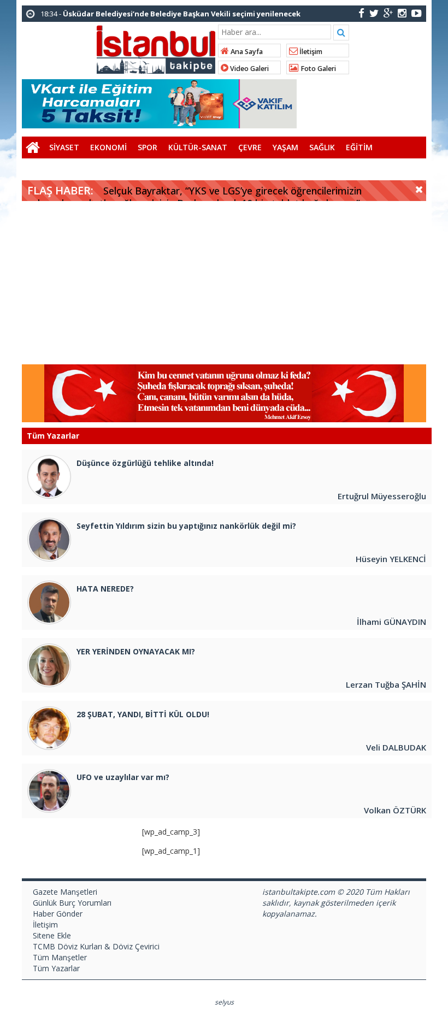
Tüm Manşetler (60, 957)
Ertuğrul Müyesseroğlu (382, 496)
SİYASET (64, 147)
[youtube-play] (416, 13)
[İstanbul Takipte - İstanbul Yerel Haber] (156, 47)
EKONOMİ (108, 147)
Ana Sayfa (246, 51)
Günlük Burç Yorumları (72, 902)
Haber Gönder (57, 913)
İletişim (310, 51)
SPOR (147, 147)
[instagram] (402, 13)
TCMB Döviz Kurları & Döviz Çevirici (96, 946)
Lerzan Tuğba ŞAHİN (386, 684)
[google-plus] (388, 13)
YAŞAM (285, 147)
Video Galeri (248, 68)
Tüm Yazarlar (56, 968)
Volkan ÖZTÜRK (395, 810)
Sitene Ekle (52, 935)
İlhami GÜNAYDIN (391, 621)
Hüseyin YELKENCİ (391, 558)
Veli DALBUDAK (396, 747)
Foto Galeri (317, 68)
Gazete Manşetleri (65, 892)
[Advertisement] (224, 282)
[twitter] (374, 13)
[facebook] (361, 13)
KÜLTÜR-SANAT (197, 147)
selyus (224, 1002)
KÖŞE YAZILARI (54, 169)
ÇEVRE (250, 147)
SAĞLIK (322, 147)
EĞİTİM (359, 147)
